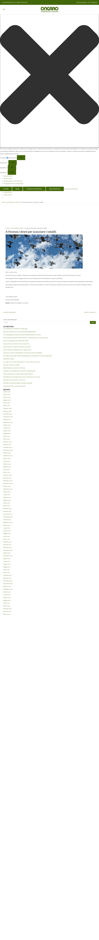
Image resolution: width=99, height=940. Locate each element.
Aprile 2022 (6, 536)
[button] (49, 75)
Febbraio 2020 (7, 608)
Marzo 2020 (6, 606)
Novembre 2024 (8, 450)
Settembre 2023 (8, 489)
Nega (17, 189)
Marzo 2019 (6, 614)
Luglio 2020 (6, 594)
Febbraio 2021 (7, 575)
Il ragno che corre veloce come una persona (16, 344)
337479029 (94, 2)
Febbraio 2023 (7, 508)
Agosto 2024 (6, 458)
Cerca (93, 322)
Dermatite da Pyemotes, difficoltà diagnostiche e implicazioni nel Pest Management (27, 356)
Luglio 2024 (6, 461)
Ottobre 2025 (7, 419)
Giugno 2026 (7, 397)
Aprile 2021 (6, 569)
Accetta (6, 189)
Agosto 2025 (6, 425)
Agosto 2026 (7, 391)
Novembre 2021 (8, 550)
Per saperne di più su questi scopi (13, 183)
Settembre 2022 (8, 522)
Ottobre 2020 (7, 586)
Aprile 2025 (6, 436)
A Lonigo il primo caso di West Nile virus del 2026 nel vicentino (21, 362)
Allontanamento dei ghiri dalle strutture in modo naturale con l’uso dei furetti (25, 337)
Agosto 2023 (6, 492)
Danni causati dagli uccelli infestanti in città (15, 340)
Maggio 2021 (7, 567)
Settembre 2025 (8, 422)
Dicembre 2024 (7, 447)
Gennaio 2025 (7, 444)
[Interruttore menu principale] (4, 9)
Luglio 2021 (6, 561)
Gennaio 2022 (7, 544)
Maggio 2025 (7, 433)
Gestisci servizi (8, 178)
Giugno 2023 (7, 497)
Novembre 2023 (8, 483)
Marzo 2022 (6, 539)
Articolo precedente (9, 312)
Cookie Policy (8, 192)
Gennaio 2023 (7, 511)
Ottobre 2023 (7, 486)
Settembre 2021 (7, 556)
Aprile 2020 (6, 603)
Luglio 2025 (6, 428)
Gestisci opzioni (8, 176)
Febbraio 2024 (7, 475)
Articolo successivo (90, 312)
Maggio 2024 (7, 467)
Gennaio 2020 (7, 611)
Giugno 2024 (7, 464)
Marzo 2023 (6, 505)
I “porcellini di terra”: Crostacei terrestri (14, 386)
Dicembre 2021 (7, 547)
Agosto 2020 (7, 592)
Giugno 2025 (7, 430)
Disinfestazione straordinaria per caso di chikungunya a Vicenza (21, 377)
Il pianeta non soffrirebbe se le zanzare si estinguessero (19, 371)
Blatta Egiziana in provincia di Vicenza (14, 368)
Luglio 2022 (6, 528)
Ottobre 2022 (7, 519)
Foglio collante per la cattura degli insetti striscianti (18, 374)
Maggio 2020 (7, 600)
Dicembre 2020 (7, 581)
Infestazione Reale (8, 359)
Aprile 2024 (6, 469)
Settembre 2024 (8, 455)
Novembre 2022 (8, 517)
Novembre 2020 (8, 583)
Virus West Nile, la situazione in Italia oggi (15, 328)
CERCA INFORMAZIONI (10, 319)
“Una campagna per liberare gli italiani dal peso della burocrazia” (22, 334)
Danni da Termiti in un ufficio (11, 365)
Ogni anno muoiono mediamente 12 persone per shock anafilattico (22, 353)
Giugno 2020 (7, 597)
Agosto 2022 (6, 525)
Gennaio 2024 (7, 478)
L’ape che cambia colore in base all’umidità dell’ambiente (19, 331)
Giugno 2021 (6, 564)
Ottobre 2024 (7, 453)
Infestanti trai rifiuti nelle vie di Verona (14, 380)
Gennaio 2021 (7, 578)
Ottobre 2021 (7, 553)
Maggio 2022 (7, 533)
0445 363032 (83, 2)
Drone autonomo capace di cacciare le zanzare (17, 347)
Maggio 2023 (7, 500)
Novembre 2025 (8, 416)
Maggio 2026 (7, 400)
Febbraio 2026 (7, 408)
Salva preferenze (54, 189)
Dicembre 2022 (7, 514)
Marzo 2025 (6, 439)
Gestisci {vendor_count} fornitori (13, 181)
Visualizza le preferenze (34, 189)
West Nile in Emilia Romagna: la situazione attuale (17, 383)
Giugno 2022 (7, 531)
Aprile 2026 (6, 403)
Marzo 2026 (6, 405)
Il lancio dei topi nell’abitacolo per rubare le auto (17, 350)
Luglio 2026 (6, 394)
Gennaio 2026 (7, 411)
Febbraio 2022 (7, 542)
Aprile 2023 (6, 503)
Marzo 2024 (6, 472)
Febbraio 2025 (7, 442)
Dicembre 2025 (7, 414)
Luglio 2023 (6, 494)
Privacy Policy (8, 195)
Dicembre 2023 (7, 480)
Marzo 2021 (6, 572)
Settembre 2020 (8, 589)
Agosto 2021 (6, 558)
